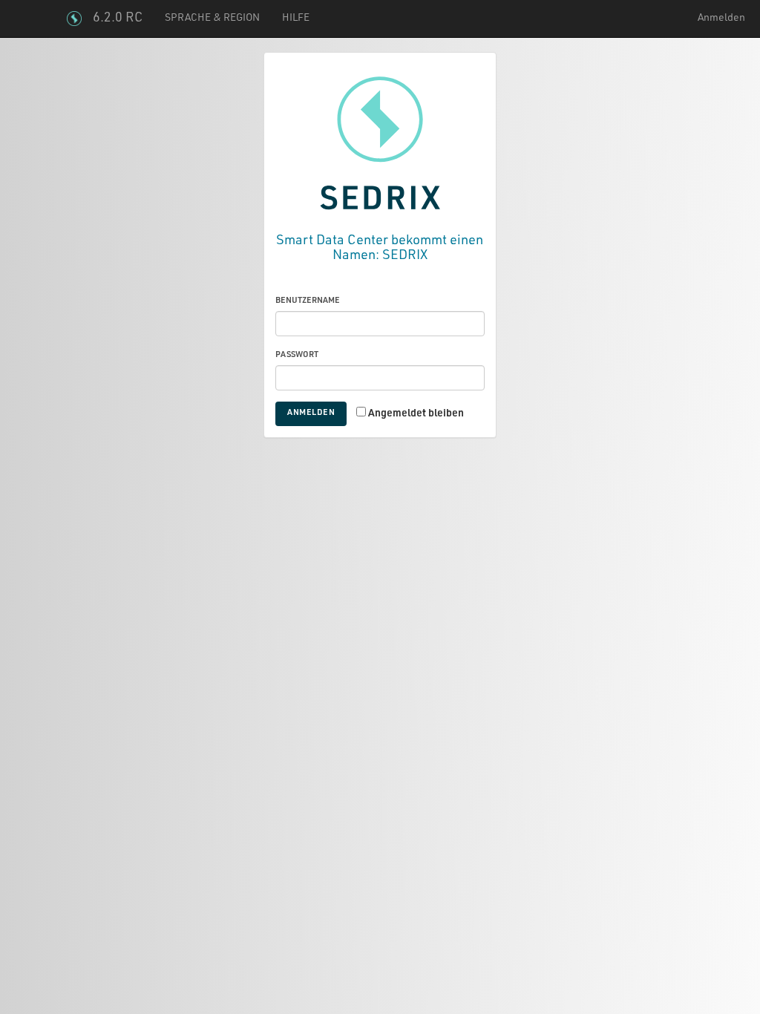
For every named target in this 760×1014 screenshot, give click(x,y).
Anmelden (721, 18)
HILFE (295, 18)
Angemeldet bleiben (416, 414)
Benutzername (307, 301)
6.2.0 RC (117, 18)
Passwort (296, 355)
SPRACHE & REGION (212, 18)
